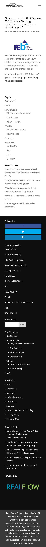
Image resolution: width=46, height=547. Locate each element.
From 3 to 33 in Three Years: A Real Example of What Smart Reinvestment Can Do (22, 172)
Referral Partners (14, 397)
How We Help (13, 134)
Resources (9, 142)
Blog (9, 150)
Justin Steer (12, 31)
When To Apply (13, 121)
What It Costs (16, 356)
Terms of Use (12, 419)
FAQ (8, 154)
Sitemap (10, 406)
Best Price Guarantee (16, 129)
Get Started (10, 101)
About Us (9, 138)
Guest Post (35, 31)
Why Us (8, 126)
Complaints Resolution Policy (19, 410)
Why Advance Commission (19, 113)
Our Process (12, 117)
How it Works (11, 110)
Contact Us (12, 146)
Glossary (11, 158)
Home (7, 105)
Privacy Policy (12, 414)
